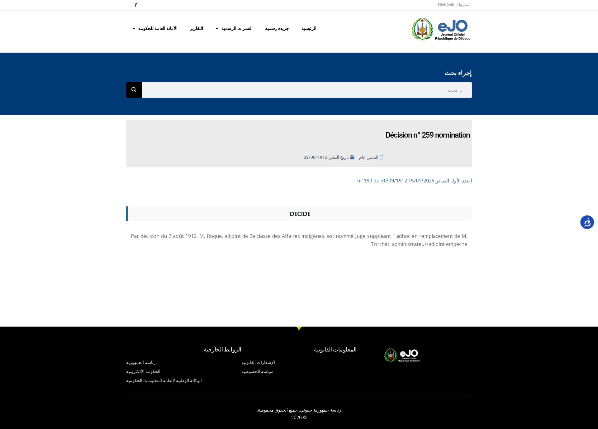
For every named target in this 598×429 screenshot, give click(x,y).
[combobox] (307, 90)
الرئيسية (308, 28)
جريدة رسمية (277, 28)
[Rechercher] (134, 90)
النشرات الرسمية (237, 28)
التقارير (196, 28)
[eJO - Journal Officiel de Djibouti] (441, 28)
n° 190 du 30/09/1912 (414, 180)
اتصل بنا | (463, 5)
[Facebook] (135, 5)
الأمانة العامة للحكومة (158, 28)
